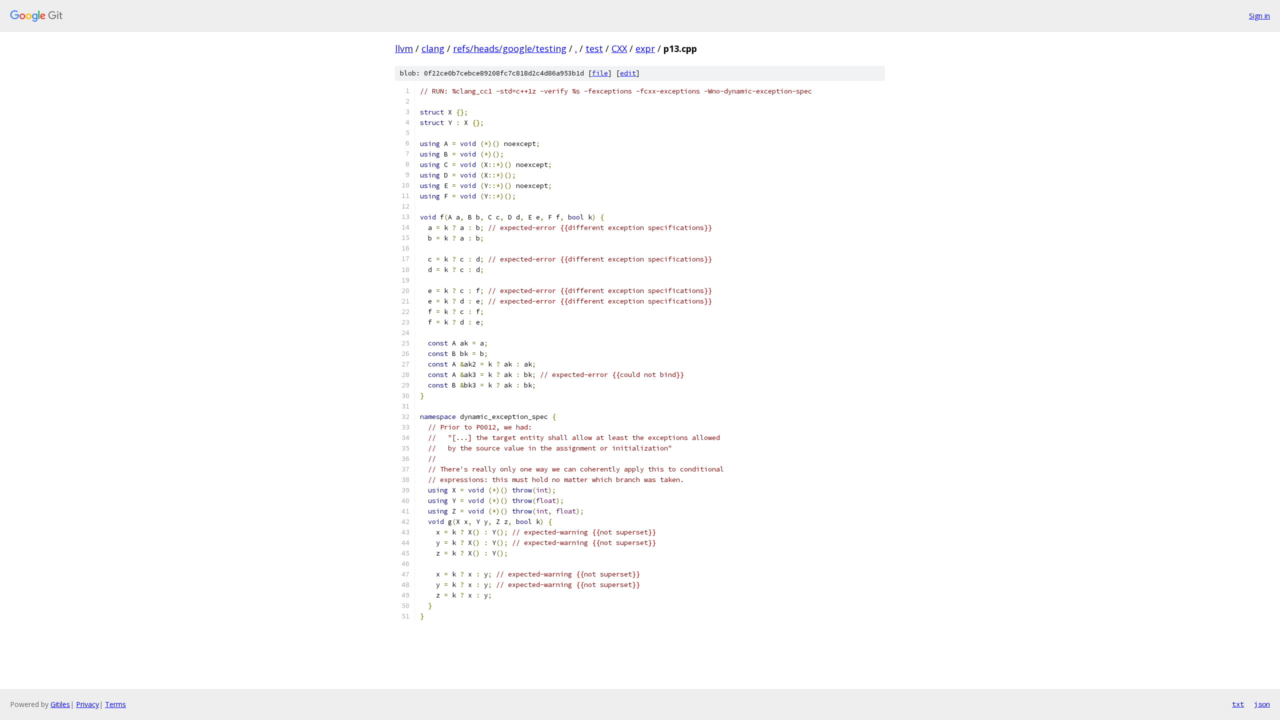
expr (645, 48)
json (1262, 704)
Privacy (87, 704)
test (594, 48)
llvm (404, 48)
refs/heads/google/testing (509, 48)
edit (628, 73)
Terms (115, 704)
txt (1238, 704)
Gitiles (60, 704)
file (600, 73)
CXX (619, 48)
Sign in (1259, 15)
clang (433, 48)
